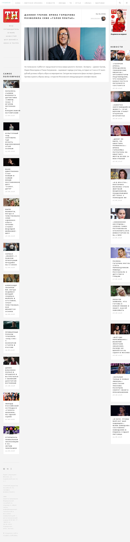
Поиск (120, 3)
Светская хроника (33, 3)
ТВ (71, 3)
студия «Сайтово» (10, 535)
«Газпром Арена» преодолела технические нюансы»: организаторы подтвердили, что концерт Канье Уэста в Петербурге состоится (120, 74)
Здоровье (100, 3)
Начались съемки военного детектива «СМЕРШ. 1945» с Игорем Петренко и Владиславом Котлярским (12, 102)
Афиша (88, 3)
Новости (50, 3)
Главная (6, 3)
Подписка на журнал (119, 34)
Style (78, 3)
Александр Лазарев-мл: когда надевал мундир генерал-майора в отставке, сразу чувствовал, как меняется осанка (12, 298)
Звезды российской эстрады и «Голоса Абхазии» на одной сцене (12, 410)
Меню (127, 3)
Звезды (62, 3)
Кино (18, 3)
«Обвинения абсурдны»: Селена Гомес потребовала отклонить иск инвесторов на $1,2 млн (121, 228)
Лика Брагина (95, 18)
